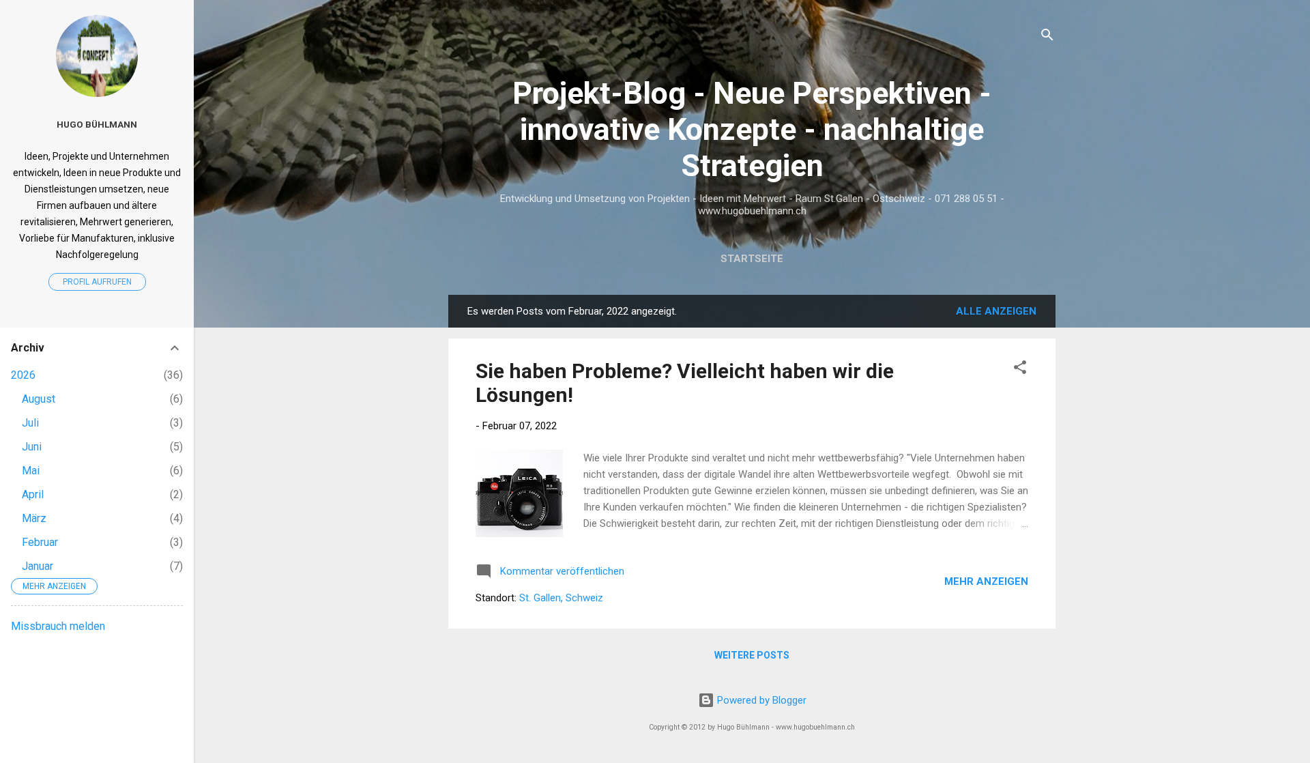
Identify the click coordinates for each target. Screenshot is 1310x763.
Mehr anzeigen (986, 581)
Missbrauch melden (58, 626)
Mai (31, 470)
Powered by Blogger (760, 700)
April (33, 494)
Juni (32, 446)
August (38, 398)
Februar (40, 542)
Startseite (751, 259)
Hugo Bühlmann (97, 124)
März (34, 518)
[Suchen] (1047, 37)
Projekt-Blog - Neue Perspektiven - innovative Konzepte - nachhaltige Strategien (751, 129)
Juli (30, 422)
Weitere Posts (751, 655)
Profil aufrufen (97, 282)
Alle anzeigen (996, 311)
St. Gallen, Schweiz (561, 598)
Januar (37, 566)
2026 (23, 375)
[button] (1020, 369)
